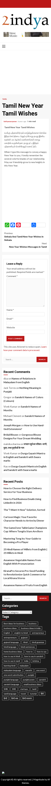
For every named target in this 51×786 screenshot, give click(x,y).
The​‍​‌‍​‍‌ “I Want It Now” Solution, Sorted (24, 509)
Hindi (25, 642)
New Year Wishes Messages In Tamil (28, 245)
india (26, 661)
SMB (6, 689)
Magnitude (38, 779)
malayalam (24, 665)
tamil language (10, 693)
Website (11, 327)
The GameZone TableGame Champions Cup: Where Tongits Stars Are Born (25, 529)
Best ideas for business (14, 623)
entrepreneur (38, 633)
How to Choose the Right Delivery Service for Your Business (23, 490)
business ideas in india (31, 628)
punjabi (31, 675)
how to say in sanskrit (33, 656)
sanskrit (42, 679)
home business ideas (13, 651)
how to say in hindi (12, 656)
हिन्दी (5, 698)
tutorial (33, 693)
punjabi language (11, 679)
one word (40, 670)
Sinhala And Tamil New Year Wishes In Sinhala (23, 236)
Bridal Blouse (11, 434)
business (33, 623)
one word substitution (14, 675)
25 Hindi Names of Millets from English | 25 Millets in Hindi (25, 551)
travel (23, 693)
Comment (12, 276)
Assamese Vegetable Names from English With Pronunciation (22, 562)
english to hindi (21, 633)
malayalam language (12, 670)
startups (24, 689)
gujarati (24, 637)
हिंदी (42, 693)
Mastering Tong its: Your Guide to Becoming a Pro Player (22, 540)
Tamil (4, 99)
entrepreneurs (10, 637)
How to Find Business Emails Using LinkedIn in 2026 (22, 501)
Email (10, 318)
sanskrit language (11, 684)
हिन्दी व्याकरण (27, 698)
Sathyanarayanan (10, 121)
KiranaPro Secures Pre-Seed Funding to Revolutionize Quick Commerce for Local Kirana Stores (25, 574)
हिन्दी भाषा (14, 698)
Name (10, 309)
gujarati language (11, 642)
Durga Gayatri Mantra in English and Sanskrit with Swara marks (24, 457)
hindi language (10, 647)
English (7, 633)
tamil (34, 689)
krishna (36, 661)
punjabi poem (29, 679)
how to (29, 651)
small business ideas (32, 684)
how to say (41, 651)
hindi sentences (28, 647)
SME (14, 689)
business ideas (10, 628)
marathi (28, 670)
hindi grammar (38, 642)
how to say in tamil (12, 661)
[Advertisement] (25, 73)
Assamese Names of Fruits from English (25, 585)
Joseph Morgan (12, 425)
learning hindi (9, 665)
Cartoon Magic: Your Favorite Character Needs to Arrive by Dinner (24, 519)
